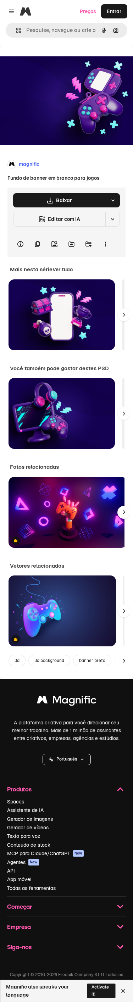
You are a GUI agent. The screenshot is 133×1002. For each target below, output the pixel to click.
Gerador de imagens (30, 819)
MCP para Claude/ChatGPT (44, 853)
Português (66, 759)
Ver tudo (62, 269)
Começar (19, 906)
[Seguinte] (123, 314)
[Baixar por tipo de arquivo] (113, 200)
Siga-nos (19, 947)
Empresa (19, 926)
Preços (88, 11)
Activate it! (100, 990)
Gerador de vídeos (28, 827)
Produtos (19, 789)
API (11, 871)
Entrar (114, 11)
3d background (49, 660)
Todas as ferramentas (31, 888)
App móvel (19, 879)
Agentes (22, 862)
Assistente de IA (25, 810)
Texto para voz (23, 836)
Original (45, 60)
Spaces (15, 801)
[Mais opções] (105, 244)
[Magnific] (66, 701)
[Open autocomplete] (16, 30)
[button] (67, 759)
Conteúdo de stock (28, 845)
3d (17, 660)
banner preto (92, 660)
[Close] (123, 991)
